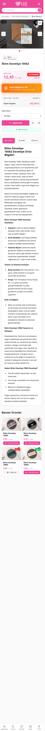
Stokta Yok (13, 472)
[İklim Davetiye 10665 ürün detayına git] (11, 453)
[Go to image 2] (21, 51)
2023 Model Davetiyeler (20, 16)
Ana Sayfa (5, 16)
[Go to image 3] (24, 51)
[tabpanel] (22, 274)
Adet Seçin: (6, 111)
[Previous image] (3, 34)
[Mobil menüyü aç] (4, 4)
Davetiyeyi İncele (13, 443)
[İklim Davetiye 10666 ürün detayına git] (32, 453)
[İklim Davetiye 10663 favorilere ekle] (4, 420)
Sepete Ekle (17, 123)
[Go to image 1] (19, 51)
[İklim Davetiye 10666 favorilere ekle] (24, 449)
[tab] (9, 140)
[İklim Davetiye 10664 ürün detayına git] (32, 424)
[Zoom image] (40, 23)
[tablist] (22, 140)
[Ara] (39, 10)
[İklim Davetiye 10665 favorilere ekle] (4, 449)
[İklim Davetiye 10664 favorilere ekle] (24, 420)
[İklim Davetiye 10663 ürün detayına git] (11, 424)
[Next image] (40, 34)
